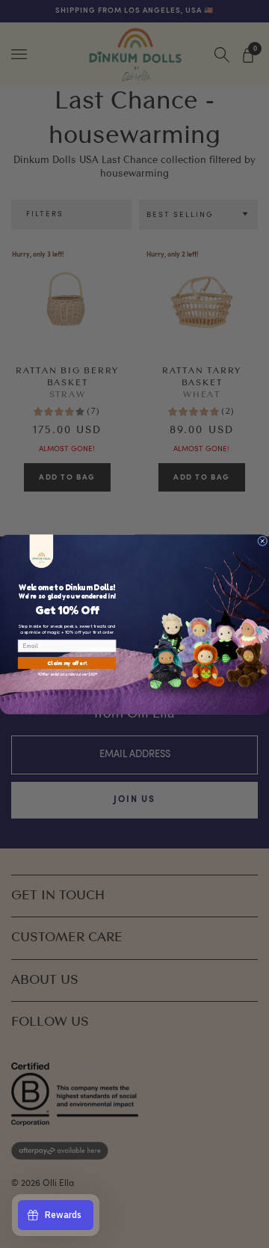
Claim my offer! (67, 662)
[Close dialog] (263, 540)
